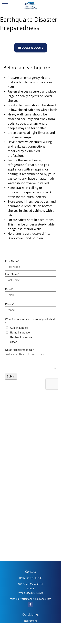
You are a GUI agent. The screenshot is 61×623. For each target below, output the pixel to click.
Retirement (30, 620)
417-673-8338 (34, 578)
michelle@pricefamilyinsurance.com (30, 598)
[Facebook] (30, 604)
